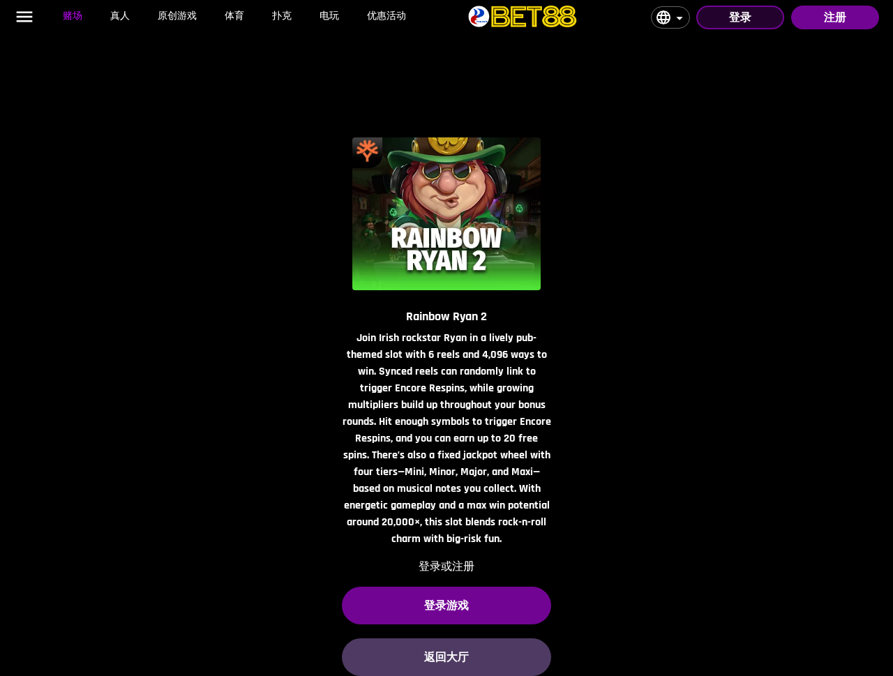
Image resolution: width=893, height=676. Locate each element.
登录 (740, 17)
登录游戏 (446, 605)
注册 (835, 17)
